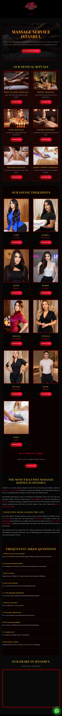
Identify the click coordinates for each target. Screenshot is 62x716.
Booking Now (16, 102)
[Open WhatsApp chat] (57, 711)
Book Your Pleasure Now (31, 51)
